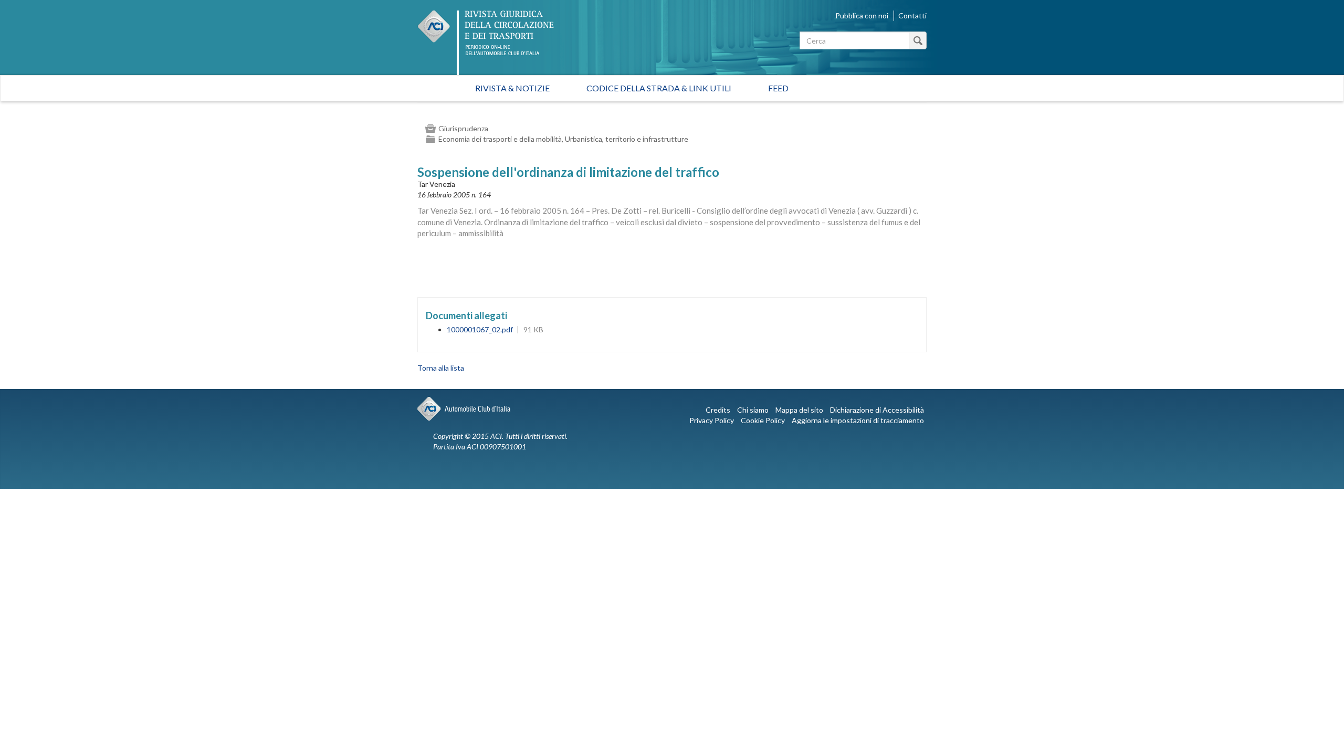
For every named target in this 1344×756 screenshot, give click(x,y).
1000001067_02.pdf (480, 329)
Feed (778, 88)
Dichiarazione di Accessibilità (877, 409)
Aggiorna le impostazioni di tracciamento (858, 420)
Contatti (912, 15)
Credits (718, 409)
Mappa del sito (799, 409)
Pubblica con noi (861, 15)
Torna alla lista (440, 367)
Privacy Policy (711, 420)
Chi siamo (753, 409)
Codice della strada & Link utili (658, 88)
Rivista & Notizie (512, 88)
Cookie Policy (763, 420)
